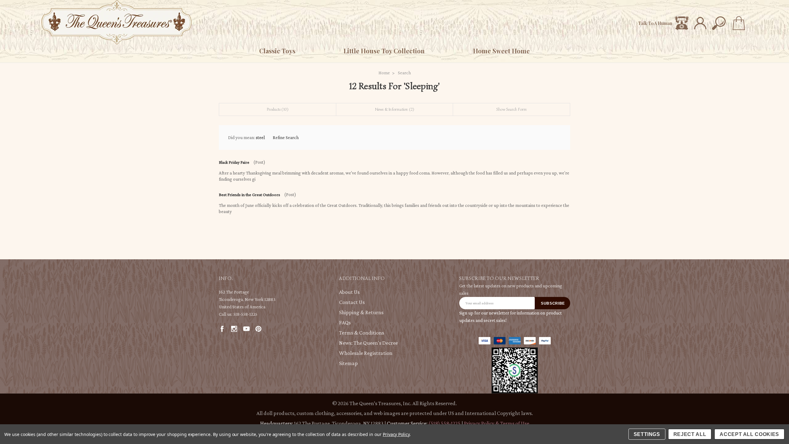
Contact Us (352, 302)
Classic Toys (277, 51)
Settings (647, 434)
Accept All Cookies (749, 434)
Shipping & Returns (361, 312)
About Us (349, 292)
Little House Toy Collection (384, 51)
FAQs (345, 322)
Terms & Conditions (361, 333)
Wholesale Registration (365, 353)
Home (384, 72)
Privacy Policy (396, 434)
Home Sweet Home (501, 51)
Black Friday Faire (234, 162)
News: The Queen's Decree (368, 343)
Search (404, 72)
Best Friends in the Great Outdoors (249, 194)
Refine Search (286, 137)
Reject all (689, 434)
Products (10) (277, 109)
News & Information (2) (394, 109)
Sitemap (348, 363)
